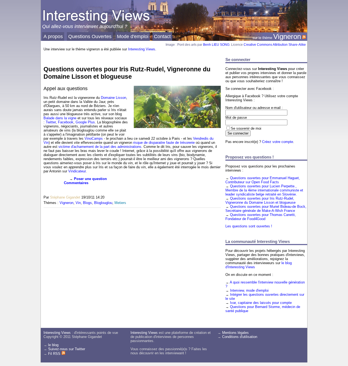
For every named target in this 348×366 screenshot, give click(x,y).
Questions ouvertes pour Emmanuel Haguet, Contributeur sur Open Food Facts (262, 180)
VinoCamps (94, 138)
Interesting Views (141, 49)
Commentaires (76, 183)
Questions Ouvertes (89, 36)
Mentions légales (235, 333)
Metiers (120, 203)
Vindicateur (77, 171)
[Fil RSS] (304, 36)
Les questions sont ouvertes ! (248, 226)
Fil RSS (54, 354)
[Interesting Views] (96, 23)
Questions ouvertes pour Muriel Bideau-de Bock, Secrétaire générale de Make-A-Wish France (265, 209)
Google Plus (85, 122)
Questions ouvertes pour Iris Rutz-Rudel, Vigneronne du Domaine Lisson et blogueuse (127, 73)
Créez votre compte (277, 142)
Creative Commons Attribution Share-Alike (275, 44)
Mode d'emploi (132, 36)
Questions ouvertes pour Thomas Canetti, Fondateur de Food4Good (260, 217)
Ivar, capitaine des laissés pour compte (261, 303)
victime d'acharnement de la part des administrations (99, 147)
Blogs (87, 203)
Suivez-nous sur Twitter (66, 349)
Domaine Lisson (113, 98)
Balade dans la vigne (60, 118)
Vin (78, 203)
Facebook (65, 122)
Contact (162, 36)
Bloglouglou (103, 203)
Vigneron (287, 36)
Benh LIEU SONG (216, 44)
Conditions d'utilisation (239, 337)
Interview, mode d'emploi (249, 290)
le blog (53, 345)
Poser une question (90, 179)
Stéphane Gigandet (65, 197)
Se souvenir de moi (246, 128)
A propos (53, 36)
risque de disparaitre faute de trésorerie (164, 143)
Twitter (51, 122)
